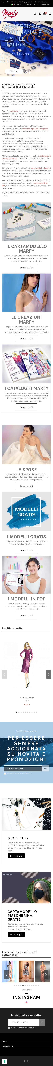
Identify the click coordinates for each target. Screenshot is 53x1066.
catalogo (14, 111)
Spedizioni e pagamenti (24, 2)
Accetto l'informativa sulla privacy (19, 773)
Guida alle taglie (7, 2)
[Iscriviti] (42, 1022)
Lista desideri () (32, 4)
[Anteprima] (48, 648)
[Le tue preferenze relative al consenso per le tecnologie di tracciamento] (4, 1061)
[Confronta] (48, 643)
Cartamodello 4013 (27, 697)
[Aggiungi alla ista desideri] (48, 639)
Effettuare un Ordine (41, 2)
